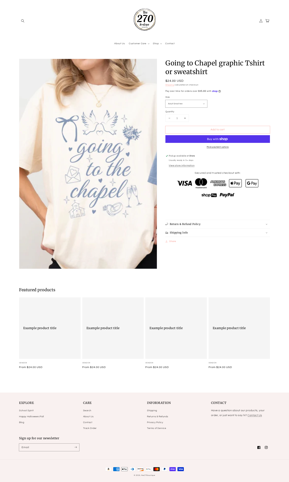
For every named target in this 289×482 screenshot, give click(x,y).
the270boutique (148, 475)
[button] (22, 21)
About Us (88, 416)
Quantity (169, 111)
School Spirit (26, 410)
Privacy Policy (155, 422)
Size (167, 97)
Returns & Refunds (157, 416)
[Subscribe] (75, 447)
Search (87, 410)
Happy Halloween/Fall (31, 416)
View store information (182, 165)
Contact (87, 422)
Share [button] (172, 241)
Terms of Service (156, 428)
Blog (21, 422)
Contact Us (255, 415)
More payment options (218, 147)
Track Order (90, 428)
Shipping (169, 85)
